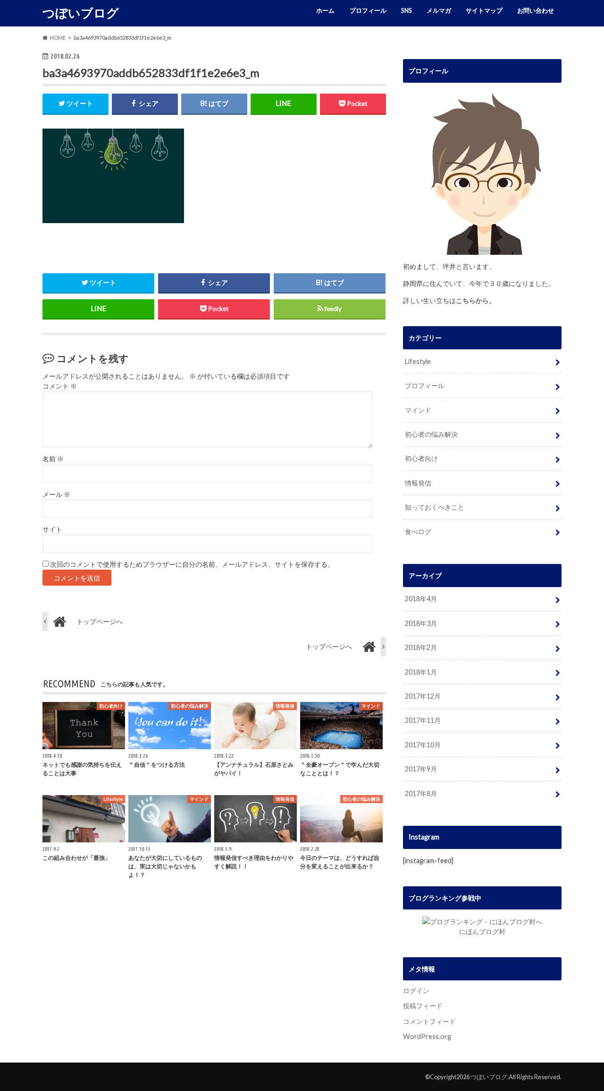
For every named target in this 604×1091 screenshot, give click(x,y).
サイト (52, 529)
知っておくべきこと (434, 507)
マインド (418, 410)
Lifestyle (418, 361)
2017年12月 (423, 696)
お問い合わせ (535, 10)
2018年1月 (421, 672)
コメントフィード (429, 1021)
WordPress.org (427, 1036)
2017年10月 (423, 745)
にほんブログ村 (482, 931)
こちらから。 (475, 300)
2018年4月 (421, 599)
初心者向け (421, 458)
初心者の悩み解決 (431, 434)
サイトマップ (484, 10)
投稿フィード (423, 1006)
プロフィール (368, 10)
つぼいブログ (80, 12)
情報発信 (418, 483)
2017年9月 (421, 769)
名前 (53, 459)
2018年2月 (421, 647)
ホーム (325, 10)
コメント (59, 386)
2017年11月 (423, 720)
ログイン (416, 991)
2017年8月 (421, 793)
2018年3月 (421, 623)
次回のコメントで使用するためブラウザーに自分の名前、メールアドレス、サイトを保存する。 (192, 564)
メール (56, 494)
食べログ (418, 532)
